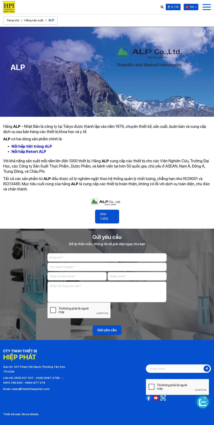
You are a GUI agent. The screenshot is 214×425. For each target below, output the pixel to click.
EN (193, 15)
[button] (199, 110)
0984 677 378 (35, 382)
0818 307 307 (23, 377)
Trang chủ (12, 20)
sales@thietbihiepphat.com (30, 389)
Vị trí (174, 7)
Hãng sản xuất (33, 20)
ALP (51, 20)
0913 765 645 (12, 382)
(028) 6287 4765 (48, 377)
